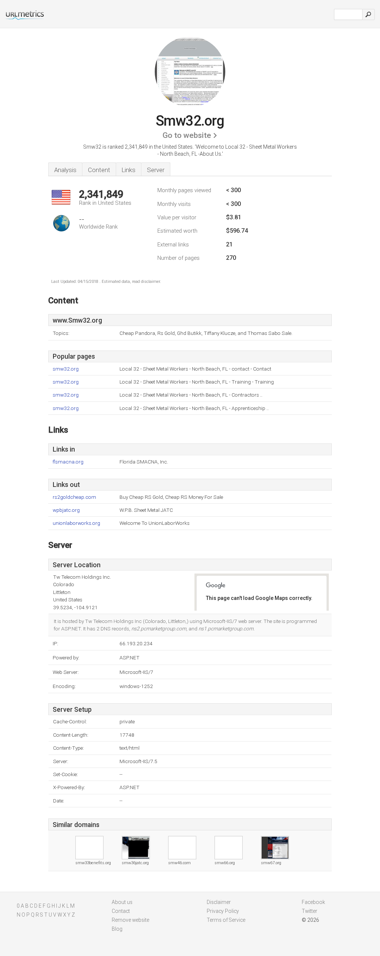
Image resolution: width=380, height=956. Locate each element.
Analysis (65, 170)
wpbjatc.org (66, 510)
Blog (117, 929)
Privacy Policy (223, 911)
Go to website (187, 135)
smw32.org (66, 369)
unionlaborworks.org (76, 523)
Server (155, 170)
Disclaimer (219, 902)
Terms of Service (226, 920)
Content (99, 170)
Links (128, 170)
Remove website (130, 920)
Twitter (309, 911)
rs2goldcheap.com (74, 497)
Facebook (313, 902)
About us (122, 902)
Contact (121, 911)
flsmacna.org (68, 462)
